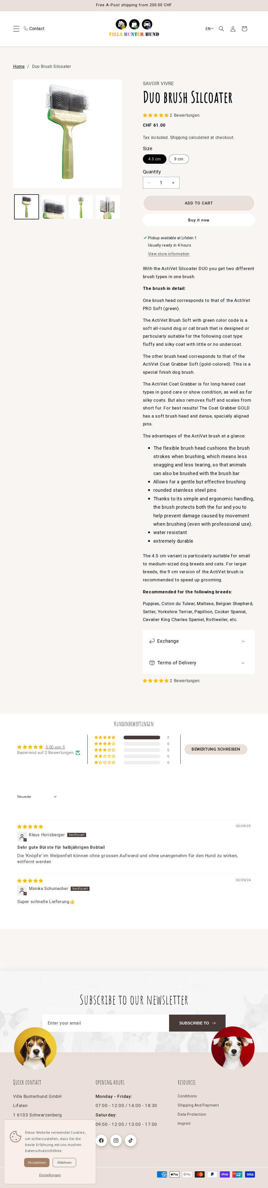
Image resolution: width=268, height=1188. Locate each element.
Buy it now (199, 220)
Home (19, 66)
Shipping (179, 137)
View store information (168, 254)
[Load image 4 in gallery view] (108, 207)
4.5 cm (154, 159)
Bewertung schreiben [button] (216, 749)
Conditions (187, 1096)
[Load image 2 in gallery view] (53, 207)
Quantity (152, 171)
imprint (184, 1123)
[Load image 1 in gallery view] (26, 207)
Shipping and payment (198, 1105)
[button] (221, 28)
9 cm (178, 159)
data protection (192, 1114)
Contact (36, 28)
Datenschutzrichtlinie (43, 1150)
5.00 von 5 (55, 747)
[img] (30, 826)
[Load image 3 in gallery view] (81, 207)
